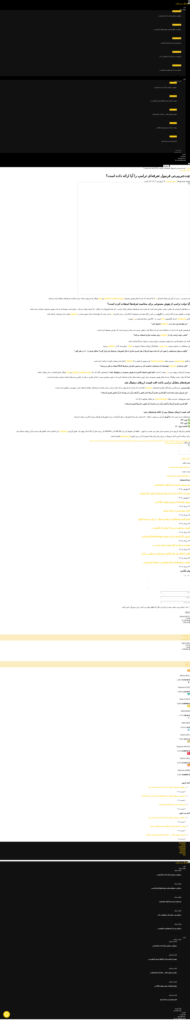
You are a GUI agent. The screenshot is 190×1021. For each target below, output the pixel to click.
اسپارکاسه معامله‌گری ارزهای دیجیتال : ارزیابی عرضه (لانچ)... (164, 519)
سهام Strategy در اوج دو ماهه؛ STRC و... (172, 502)
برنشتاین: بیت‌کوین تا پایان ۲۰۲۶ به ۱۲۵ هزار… (169, 15)
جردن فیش (163, 346)
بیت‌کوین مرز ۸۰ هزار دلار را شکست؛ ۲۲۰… (170, 56)
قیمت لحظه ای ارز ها (180, 160)
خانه (185, 7)
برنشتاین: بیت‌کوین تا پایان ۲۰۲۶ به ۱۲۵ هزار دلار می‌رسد (167, 787)
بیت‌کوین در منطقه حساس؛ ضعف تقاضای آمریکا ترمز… (167, 29)
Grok (100, 298)
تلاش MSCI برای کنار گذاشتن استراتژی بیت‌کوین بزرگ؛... (165, 553)
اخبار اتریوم (178, 150)
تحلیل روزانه (183, 9)
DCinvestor (182, 319)
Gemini (114, 298)
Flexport (149, 388)
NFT (163, 319)
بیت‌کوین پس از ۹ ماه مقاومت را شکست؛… (170, 70)
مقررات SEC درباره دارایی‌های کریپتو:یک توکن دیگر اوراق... (164, 493)
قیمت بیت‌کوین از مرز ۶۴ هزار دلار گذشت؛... (171, 528)
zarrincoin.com (125, 436)
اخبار (184, 79)
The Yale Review (161, 399)
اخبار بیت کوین (177, 81)
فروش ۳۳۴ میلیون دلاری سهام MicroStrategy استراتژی (166, 536)
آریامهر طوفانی (171, 181)
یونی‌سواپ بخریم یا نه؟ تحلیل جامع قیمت (171, 43)
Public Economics (157, 361)
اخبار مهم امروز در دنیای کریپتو (169, 141)
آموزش (184, 154)
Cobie (130, 346)
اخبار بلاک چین (177, 152)
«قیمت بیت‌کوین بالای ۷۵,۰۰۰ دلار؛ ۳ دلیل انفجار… (164, 114)
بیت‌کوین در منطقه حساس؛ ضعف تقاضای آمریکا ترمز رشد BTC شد (164, 796)
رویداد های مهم (182, 158)
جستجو (166, 166)
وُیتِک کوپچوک (179, 361)
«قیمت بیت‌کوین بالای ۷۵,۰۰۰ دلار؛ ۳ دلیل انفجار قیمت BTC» (166, 835)
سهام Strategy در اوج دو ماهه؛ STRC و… (166, 127)
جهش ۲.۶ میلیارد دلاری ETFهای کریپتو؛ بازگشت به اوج (168, 826)
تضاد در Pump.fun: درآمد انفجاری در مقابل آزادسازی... (166, 562)
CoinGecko (63, 431)
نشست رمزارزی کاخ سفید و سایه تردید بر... (171, 545)
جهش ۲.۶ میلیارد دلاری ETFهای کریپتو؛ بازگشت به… (163, 100)
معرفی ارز (183, 156)
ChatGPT (107, 298)
